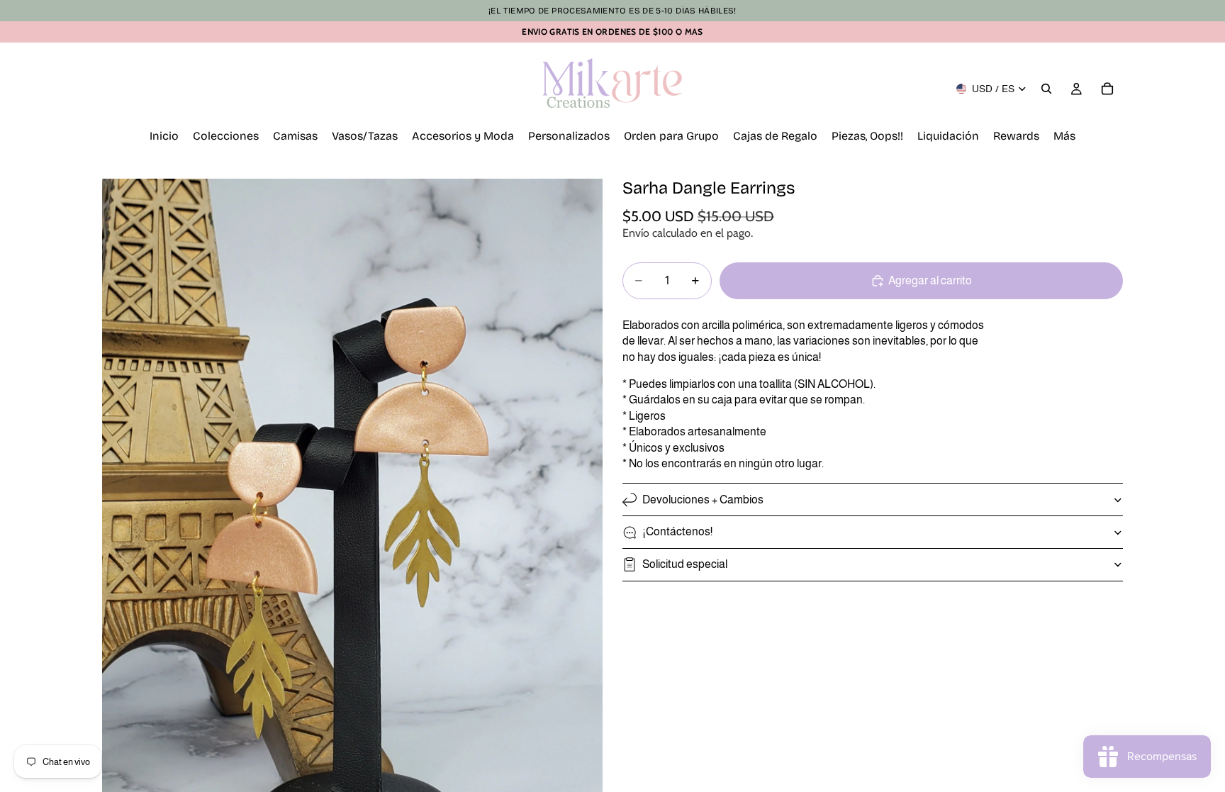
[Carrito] (1107, 88)
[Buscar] (1046, 88)
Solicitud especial (684, 564)
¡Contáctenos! (677, 531)
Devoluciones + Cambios (702, 499)
